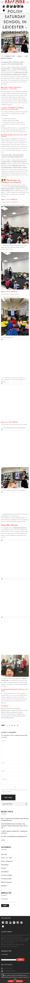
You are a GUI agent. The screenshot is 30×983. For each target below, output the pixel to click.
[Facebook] (4, 6)
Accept (11, 981)
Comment (3, 740)
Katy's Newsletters (8, 58)
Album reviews (4, 854)
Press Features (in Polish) (6, 878)
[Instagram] (18, 6)
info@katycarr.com (10, 970)
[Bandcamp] (15, 6)
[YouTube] (11, 6)
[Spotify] (22, 6)
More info (19, 981)
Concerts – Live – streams (6, 857)
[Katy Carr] (15, 2)
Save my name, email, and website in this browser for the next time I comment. (14, 790)
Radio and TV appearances (6, 882)
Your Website (4, 779)
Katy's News (17, 38)
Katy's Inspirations (5, 864)
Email (2, 771)
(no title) (3, 840)
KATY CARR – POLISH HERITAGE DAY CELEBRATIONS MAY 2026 (13, 836)
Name (2, 762)
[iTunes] (4, 10)
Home (10, 38)
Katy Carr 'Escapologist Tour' (7, 861)
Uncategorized (4, 885)
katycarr (20, 56)
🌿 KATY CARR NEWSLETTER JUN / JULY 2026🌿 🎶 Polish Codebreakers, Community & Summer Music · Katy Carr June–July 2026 (14, 825)
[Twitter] (7, 6)
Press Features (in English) (6, 875)
